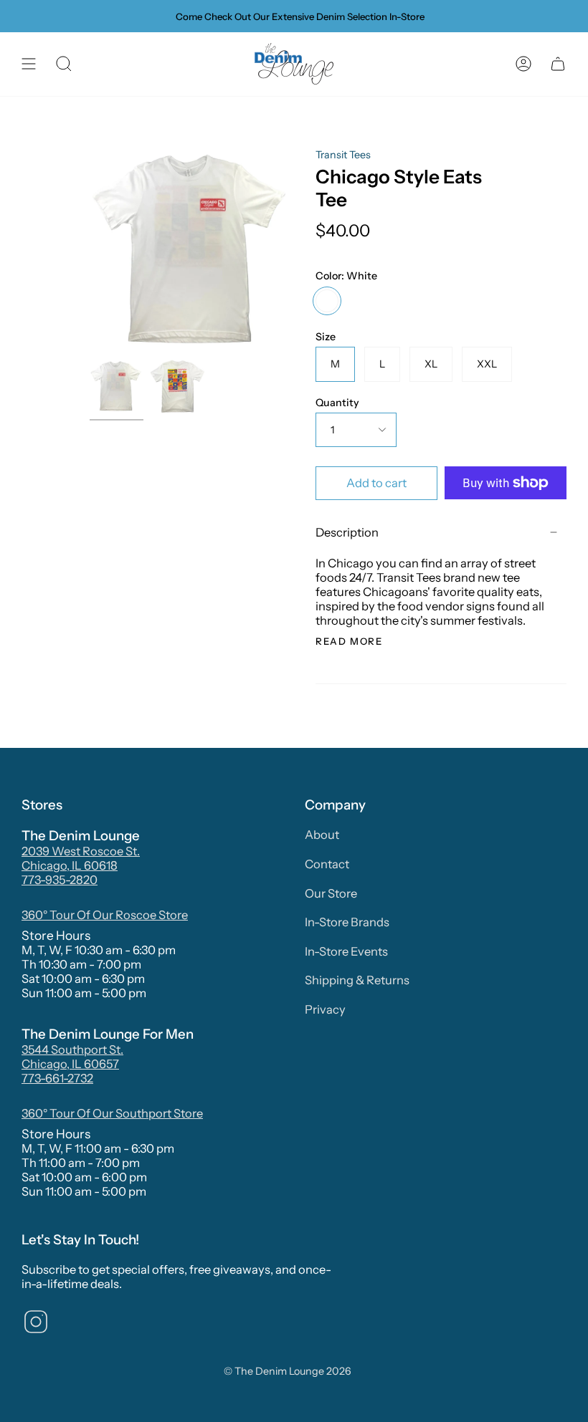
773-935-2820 (60, 880)
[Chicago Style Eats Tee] (116, 386)
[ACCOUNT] (523, 64)
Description (347, 532)
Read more (349, 641)
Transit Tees (343, 154)
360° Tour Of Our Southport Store (112, 1113)
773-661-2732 (57, 1078)
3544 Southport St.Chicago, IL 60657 (72, 1056)
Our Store (331, 893)
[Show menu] (28, 64)
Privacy (325, 1009)
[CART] (557, 64)
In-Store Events (346, 951)
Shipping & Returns (357, 980)
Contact (327, 864)
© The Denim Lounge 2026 (287, 1371)
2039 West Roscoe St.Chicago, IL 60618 (81, 858)
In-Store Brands (347, 922)
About (322, 834)
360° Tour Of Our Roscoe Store (105, 915)
